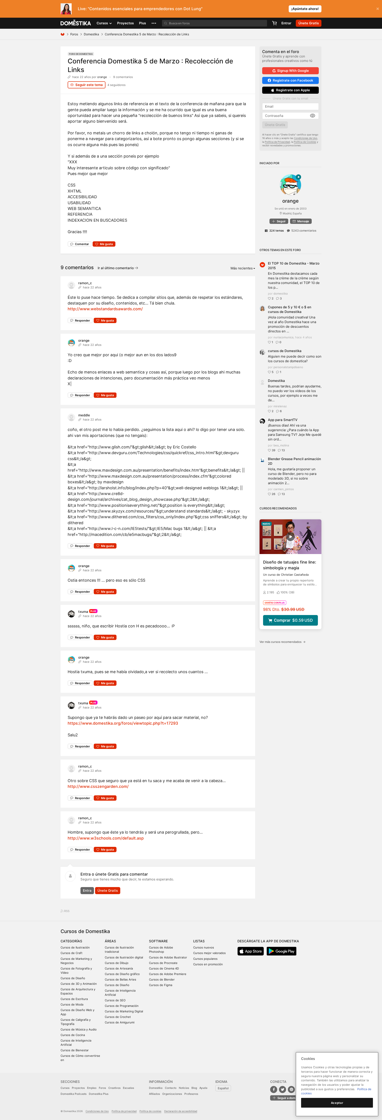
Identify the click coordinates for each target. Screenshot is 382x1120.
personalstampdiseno (288, 367)
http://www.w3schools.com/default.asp (106, 838)
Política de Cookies (305, 141)
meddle (84, 415)
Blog (194, 1088)
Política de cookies (150, 1111)
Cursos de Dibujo (116, 963)
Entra (87, 890)
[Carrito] (274, 23)
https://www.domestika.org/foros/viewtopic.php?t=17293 (123, 723)
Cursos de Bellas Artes (120, 979)
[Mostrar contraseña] (313, 115)
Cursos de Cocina (73, 1035)
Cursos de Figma (160, 985)
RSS (66, 911)
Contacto (170, 1088)
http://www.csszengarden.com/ (98, 786)
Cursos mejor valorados (209, 953)
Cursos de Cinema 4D (164, 968)
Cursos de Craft (71, 953)
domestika (280, 293)
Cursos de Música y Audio (79, 1029)
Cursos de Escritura (74, 999)
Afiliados (154, 1093)
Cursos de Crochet (118, 1017)
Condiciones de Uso (305, 138)
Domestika (91, 34)
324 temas (276, 230)
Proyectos (125, 23)
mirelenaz (280, 406)
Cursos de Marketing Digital (124, 1011)
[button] (154, 23)
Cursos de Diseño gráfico (122, 974)
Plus (142, 23)
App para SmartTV (283, 420)
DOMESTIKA (76, 23)
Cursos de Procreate (163, 963)
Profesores (191, 1093)
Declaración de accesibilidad (180, 1111)
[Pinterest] (291, 1089)
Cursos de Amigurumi (119, 1022)
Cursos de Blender (162, 979)
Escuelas (128, 1088)
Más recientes (242, 268)
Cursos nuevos (203, 947)
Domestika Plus (98, 1093)
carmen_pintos (283, 489)
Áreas (110, 941)
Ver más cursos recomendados (283, 642)
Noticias (184, 1088)
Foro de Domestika (81, 54)
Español (223, 1088)
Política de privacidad (124, 1111)
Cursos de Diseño (73, 978)
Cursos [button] (103, 23)
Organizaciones (172, 1093)
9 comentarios (123, 77)
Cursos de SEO (115, 1000)
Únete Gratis (107, 890)
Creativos (114, 1088)
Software (158, 941)
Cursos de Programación (122, 1006)
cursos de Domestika (285, 351)
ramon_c (85, 283)
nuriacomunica (283, 337)
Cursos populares (205, 958)
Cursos (65, 1088)
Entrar (286, 23)
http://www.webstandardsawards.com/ (105, 309)
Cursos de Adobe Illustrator (168, 957)
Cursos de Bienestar (75, 1050)
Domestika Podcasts (73, 1093)
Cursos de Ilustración (75, 947)
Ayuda (203, 1088)
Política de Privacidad (277, 141)
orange (102, 77)
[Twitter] (282, 1089)
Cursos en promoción (208, 964)
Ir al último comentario (116, 268)
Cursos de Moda (72, 1004)
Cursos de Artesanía (119, 968)
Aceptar (337, 1103)
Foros (74, 34)
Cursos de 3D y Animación (79, 983)
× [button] (377, 8)
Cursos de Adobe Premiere (167, 974)
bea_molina (281, 445)
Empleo (91, 1088)
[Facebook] (273, 1089)
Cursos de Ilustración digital (124, 957)
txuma (83, 612)
